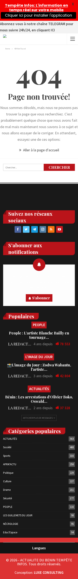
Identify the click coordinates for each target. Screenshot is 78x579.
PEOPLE (39, 324)
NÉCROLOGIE (10, 524)
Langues (39, 548)
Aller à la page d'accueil (40, 150)
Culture (7, 481)
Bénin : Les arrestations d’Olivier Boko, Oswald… (39, 399)
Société (7, 447)
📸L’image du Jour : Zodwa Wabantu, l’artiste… (39, 367)
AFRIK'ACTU (9, 464)
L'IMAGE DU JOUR (39, 356)
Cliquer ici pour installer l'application (38, 15)
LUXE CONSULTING (48, 572)
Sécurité (7, 498)
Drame (7, 490)
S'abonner (41, 297)
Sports (6, 456)
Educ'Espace (10, 532)
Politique (8, 473)
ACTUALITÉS (39, 388)
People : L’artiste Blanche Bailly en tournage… (39, 335)
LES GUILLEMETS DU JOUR (17, 515)
